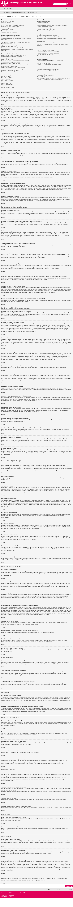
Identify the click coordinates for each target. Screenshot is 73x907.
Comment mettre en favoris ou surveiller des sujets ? (48, 61)
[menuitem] (10, 9)
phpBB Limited (40, 841)
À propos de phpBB (62, 842)
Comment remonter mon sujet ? (8, 71)
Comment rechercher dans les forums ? (45, 50)
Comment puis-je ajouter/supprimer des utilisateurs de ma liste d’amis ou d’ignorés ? (52, 45)
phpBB (42, 257)
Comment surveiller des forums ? (44, 63)
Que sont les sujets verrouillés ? (8, 86)
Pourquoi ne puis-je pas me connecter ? (10, 26)
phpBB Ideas (4, 853)
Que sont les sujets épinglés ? (7, 84)
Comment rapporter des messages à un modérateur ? (13, 67)
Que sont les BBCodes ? (6, 76)
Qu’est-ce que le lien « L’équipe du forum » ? (46, 30)
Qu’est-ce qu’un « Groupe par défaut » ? (46, 29)
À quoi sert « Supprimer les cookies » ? (9, 32)
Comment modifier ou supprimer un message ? (11, 56)
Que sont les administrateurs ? (43, 21)
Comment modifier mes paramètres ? (9, 36)
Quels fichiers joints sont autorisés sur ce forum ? (48, 69)
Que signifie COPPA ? (6, 22)
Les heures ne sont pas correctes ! (9, 40)
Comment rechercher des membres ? (45, 54)
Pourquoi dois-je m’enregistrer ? (8, 21)
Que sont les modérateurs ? (43, 22)
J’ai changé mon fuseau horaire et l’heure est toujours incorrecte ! (15, 42)
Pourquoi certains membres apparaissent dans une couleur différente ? (52, 28)
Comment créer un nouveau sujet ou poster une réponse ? (14, 55)
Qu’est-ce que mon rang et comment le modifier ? (12, 47)
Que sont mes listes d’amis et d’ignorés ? (46, 42)
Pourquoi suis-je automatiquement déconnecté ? (11, 30)
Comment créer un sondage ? (7, 59)
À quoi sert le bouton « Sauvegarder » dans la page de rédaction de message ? (18, 69)
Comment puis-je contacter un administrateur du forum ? (49, 79)
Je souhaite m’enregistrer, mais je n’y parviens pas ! (12, 23)
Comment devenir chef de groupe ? (44, 26)
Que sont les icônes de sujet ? (7, 87)
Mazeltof (10, 895)
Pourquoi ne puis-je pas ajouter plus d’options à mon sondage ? (15, 60)
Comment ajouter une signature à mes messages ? (12, 58)
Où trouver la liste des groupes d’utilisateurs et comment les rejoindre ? (52, 25)
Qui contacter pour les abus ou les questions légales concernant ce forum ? (53, 78)
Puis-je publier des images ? (7, 80)
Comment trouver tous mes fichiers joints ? (46, 70)
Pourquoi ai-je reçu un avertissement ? (9, 66)
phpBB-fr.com (8, 893)
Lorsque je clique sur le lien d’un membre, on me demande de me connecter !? (17, 50)
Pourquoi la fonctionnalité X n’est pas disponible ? (47, 76)
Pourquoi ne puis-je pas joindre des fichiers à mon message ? (14, 64)
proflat (4, 895)
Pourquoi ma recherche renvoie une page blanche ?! (48, 53)
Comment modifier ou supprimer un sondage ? (11, 62)
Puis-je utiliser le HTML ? (6, 77)
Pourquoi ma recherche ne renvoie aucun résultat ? (48, 51)
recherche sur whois (26, 863)
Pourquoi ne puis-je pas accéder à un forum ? (11, 63)
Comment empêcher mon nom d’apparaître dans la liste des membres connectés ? (16, 39)
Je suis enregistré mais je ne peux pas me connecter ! (13, 25)
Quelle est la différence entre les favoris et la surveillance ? (50, 60)
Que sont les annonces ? (6, 83)
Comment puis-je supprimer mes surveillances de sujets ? (49, 64)
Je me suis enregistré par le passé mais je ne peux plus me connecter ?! (17, 28)
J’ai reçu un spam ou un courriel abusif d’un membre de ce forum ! (51, 38)
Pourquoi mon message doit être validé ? (10, 70)
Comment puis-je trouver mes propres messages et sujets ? (50, 55)
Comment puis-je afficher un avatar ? (9, 46)
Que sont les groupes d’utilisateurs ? (45, 23)
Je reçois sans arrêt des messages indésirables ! (48, 36)
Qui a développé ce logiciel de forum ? (45, 75)
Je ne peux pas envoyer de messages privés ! (47, 35)
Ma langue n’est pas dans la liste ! (8, 43)
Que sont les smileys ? (6, 79)
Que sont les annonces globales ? (8, 81)
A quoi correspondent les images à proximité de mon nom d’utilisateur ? (16, 45)
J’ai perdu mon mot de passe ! (7, 29)
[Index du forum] (5, 3)
